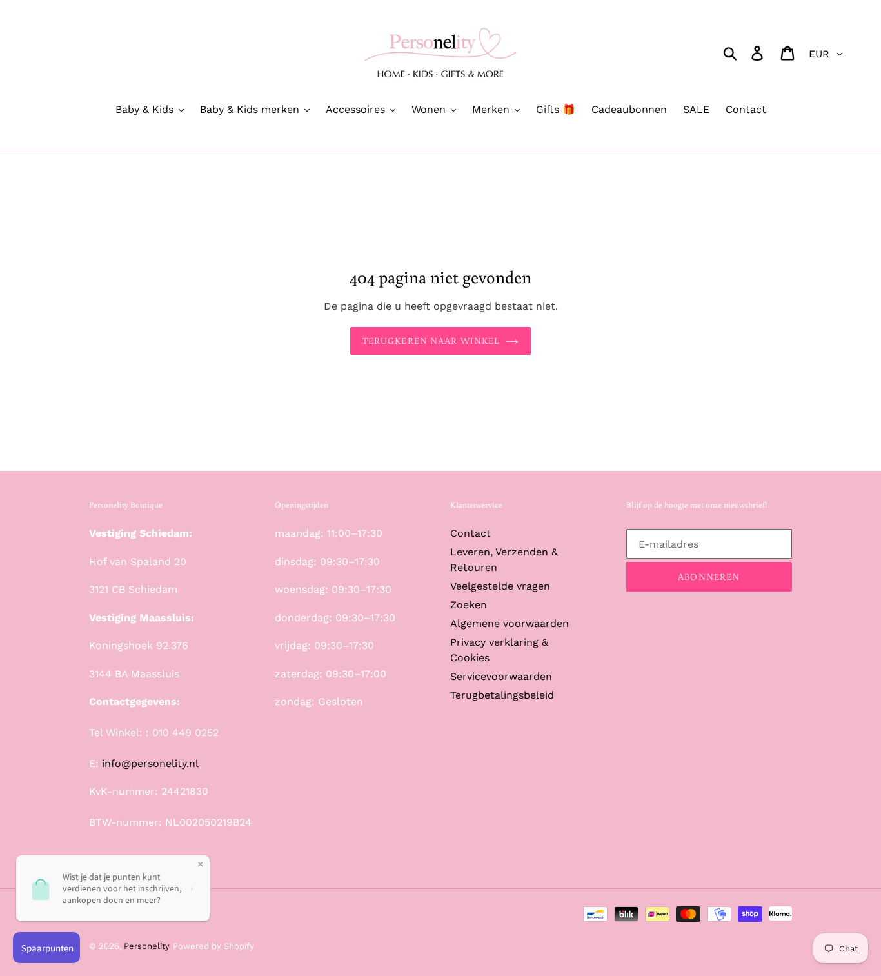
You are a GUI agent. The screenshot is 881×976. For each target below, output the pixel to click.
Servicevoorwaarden (501, 676)
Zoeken (468, 605)
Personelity (147, 946)
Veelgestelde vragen (500, 586)
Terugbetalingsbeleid (502, 695)
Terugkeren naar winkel (431, 340)
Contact (470, 533)
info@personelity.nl (150, 763)
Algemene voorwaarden (509, 623)
